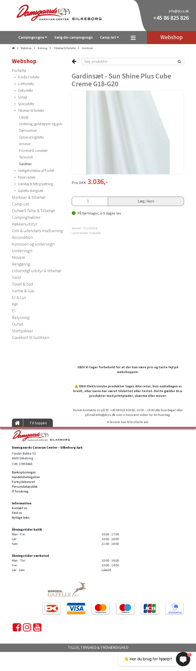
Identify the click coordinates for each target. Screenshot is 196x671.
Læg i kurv (146, 201)
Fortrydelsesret (23, 482)
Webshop (26, 48)
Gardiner (87, 48)
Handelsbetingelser (26, 477)
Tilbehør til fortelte (65, 48)
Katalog (42, 48)
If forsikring (20, 491)
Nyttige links (21, 517)
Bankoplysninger (24, 472)
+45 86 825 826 (171, 18)
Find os (17, 513)
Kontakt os (19, 508)
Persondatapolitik (25, 486)
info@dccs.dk (179, 11)
